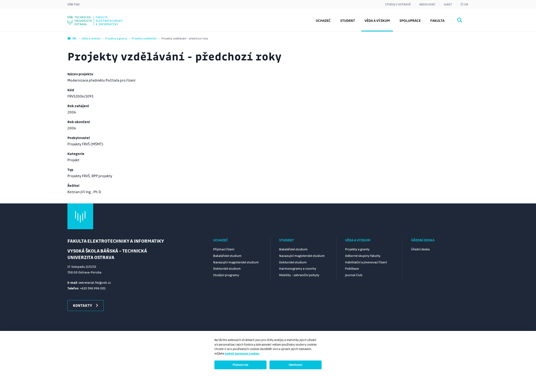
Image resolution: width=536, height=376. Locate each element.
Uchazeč (220, 240)
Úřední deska (422, 240)
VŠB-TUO (73, 4)
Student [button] (347, 20)
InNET (448, 4)
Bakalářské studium (227, 256)
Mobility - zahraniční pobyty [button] (101, 17)
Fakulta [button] (437, 20)
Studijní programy (92, 17)
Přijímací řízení (223, 249)
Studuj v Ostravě (398, 4)
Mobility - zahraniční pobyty (299, 275)
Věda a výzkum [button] (377, 20)
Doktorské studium (227, 268)
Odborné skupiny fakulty (362, 256)
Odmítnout (295, 364)
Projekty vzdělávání (144, 38)
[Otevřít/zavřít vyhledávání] (459, 21)
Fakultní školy (88, 17)
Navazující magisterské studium (236, 262)
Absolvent (427, 4)
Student (286, 240)
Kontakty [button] (82, 305)
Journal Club (87, 17)
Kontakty (84, 17)
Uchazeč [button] (323, 20)
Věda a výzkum (91, 38)
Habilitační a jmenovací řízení (366, 262)
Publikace (352, 268)
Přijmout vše (240, 364)
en (466, 4)
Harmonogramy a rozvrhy (297, 268)
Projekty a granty (116, 38)
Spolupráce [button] (410, 20)
